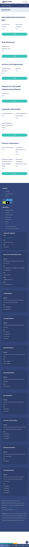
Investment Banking (9, 193)
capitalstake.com (9, 507)
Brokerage (7, 191)
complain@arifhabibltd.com (9, 237)
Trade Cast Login (8, 219)
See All (14, 34)
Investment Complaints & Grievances (12, 228)
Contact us (15, 509)
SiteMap (7, 221)
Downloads (8, 212)
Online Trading (8, 217)
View (3, 28)
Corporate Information (9, 210)
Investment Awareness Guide (11, 226)
